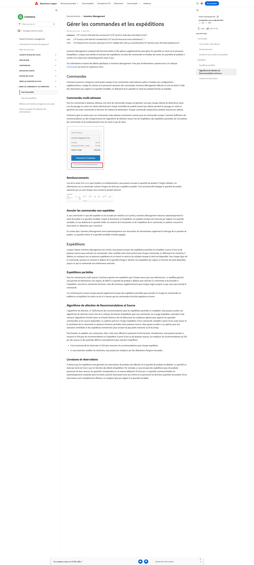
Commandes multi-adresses (209, 44)
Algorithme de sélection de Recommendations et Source (210, 71)
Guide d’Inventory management (32, 39)
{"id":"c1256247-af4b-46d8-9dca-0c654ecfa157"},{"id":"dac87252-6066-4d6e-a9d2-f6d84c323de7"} (111, 35)
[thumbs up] (140, 561)
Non (209, 23)
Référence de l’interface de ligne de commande (37, 104)
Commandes (72, 66)
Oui (203, 23)
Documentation (73, 16)
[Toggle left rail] (56, 10)
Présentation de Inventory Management (34, 44)
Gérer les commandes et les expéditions (34, 87)
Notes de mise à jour (26, 49)
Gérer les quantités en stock (30, 81)
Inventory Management (94, 16)
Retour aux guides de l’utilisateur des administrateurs (32, 110)
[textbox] (37, 24)
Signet (203, 28)
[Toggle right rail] (197, 10)
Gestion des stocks (26, 76)
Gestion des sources (27, 71)
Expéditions (202, 60)
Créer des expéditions (29, 98)
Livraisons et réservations (208, 78)
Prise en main (24, 60)
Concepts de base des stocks (30, 55)
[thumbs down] (146, 561)
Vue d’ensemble (27, 92)
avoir (87, 183)
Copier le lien (213, 28)
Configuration (24, 65)
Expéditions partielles (207, 65)
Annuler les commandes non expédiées (213, 54)
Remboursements (205, 49)
